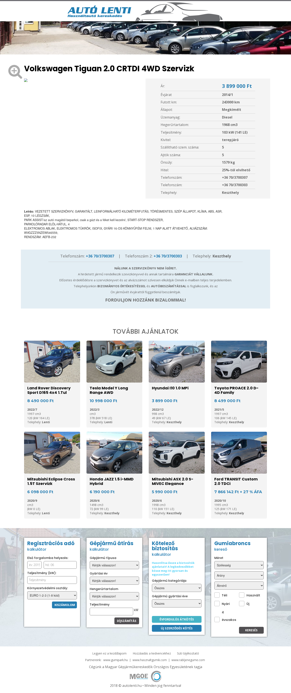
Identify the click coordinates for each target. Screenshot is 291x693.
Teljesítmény (99, 604)
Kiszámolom (65, 605)
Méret (218, 558)
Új (247, 604)
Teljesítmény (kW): (41, 573)
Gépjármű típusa (103, 558)
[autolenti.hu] (99, 11)
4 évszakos (229, 616)
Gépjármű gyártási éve (170, 596)
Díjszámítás (126, 621)
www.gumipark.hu (115, 660)
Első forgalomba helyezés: (47, 558)
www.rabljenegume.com (188, 660)
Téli (224, 595)
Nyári (226, 604)
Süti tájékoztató (188, 653)
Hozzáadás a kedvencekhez (152, 653)
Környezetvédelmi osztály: (47, 588)
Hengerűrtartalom (104, 589)
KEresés (251, 630)
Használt (253, 595)
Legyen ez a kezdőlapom (109, 653)
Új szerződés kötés (177, 628)
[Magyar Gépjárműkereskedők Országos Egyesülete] (145, 676)
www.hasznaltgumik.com (150, 660)
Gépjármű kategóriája (169, 581)
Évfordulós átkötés (177, 619)
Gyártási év (99, 573)
